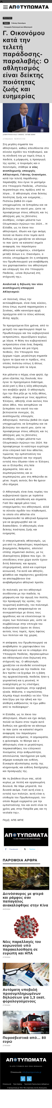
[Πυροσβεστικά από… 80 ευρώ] (26, 1022)
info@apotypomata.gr (31, 1072)
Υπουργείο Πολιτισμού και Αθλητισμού (18, 27)
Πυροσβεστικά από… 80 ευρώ (24, 1040)
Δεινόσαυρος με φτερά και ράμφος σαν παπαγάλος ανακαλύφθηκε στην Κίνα (25, 899)
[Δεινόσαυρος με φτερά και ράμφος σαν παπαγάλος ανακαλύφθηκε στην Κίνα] (26, 878)
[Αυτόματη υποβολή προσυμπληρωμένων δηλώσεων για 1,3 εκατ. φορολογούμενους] (26, 974)
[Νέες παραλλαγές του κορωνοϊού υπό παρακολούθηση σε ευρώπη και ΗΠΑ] (26, 926)
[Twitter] (29, 1078)
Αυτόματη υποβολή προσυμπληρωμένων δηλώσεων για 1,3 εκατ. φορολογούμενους (24, 995)
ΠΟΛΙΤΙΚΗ (7, 18)
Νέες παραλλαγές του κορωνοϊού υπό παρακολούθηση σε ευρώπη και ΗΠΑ (22, 947)
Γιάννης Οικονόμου (18, 23)
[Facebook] (23, 1078)
